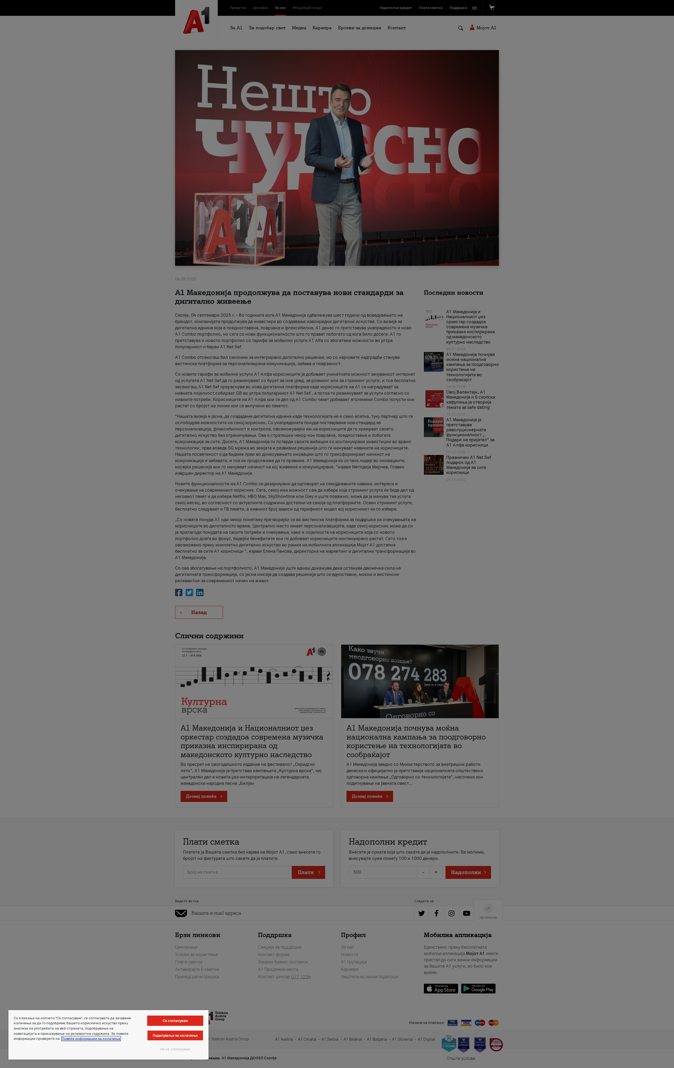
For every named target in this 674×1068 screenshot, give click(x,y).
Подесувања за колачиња (175, 1035)
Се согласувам (175, 1021)
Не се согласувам (175, 1049)
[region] (108, 1035)
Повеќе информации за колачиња (91, 1039)
